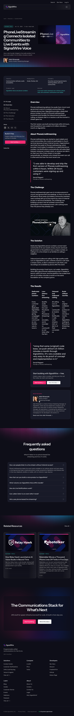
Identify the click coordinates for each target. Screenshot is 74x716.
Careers (29, 687)
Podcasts (6, 698)
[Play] (50, 224)
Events (6, 692)
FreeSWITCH (54, 669)
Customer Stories (18, 18)
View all (67, 526)
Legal (28, 692)
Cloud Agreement (32, 711)
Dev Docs (60, 2)
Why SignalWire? (32, 695)
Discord (52, 667)
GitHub (52, 672)
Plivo (28, 667)
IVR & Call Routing (9, 669)
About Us (29, 684)
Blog (5, 684)
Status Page (53, 675)
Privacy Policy (21, 711)
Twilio (28, 669)
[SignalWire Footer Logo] (9, 645)
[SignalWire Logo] (11, 7)
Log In (67, 2)
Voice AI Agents (8, 672)
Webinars (6, 695)
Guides (6, 687)
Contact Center (8, 664)
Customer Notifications (11, 667)
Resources (10, 18)
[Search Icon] (53, 2)
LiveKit (29, 664)
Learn (5, 18)
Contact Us (30, 689)
